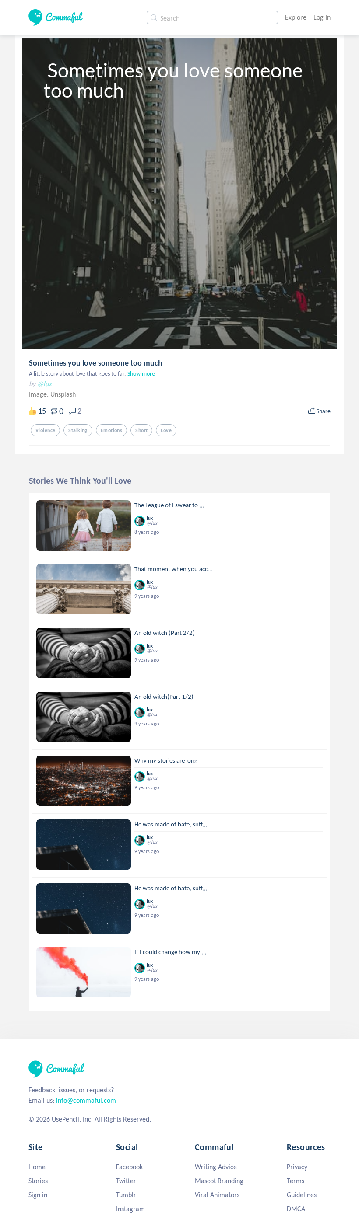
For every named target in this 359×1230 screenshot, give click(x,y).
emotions (111, 430)
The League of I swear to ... (169, 505)
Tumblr (126, 1195)
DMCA (296, 1209)
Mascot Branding (219, 1181)
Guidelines (302, 1195)
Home (37, 1167)
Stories (38, 1181)
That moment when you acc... (173, 569)
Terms (295, 1181)
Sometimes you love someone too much (95, 363)
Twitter (126, 1181)
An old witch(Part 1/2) (164, 696)
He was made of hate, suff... (171, 824)
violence (45, 430)
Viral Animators (217, 1195)
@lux (44, 384)
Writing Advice (216, 1167)
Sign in (37, 1195)
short (141, 430)
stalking (77, 430)
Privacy (297, 1167)
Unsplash (63, 394)
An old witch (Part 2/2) (164, 633)
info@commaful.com (86, 1100)
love (166, 430)
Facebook (129, 1167)
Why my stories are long (165, 760)
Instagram (130, 1209)
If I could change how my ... (170, 952)
